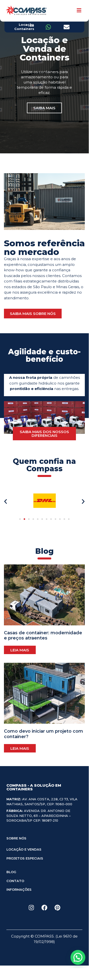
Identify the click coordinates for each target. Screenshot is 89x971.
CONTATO (15, 881)
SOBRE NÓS (16, 838)
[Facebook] (44, 908)
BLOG (11, 872)
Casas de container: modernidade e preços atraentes (43, 635)
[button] (5, 502)
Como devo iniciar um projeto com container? (43, 733)
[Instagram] (31, 908)
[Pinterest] (57, 908)
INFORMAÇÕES (19, 889)
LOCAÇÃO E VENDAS (23, 849)
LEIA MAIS (19, 649)
